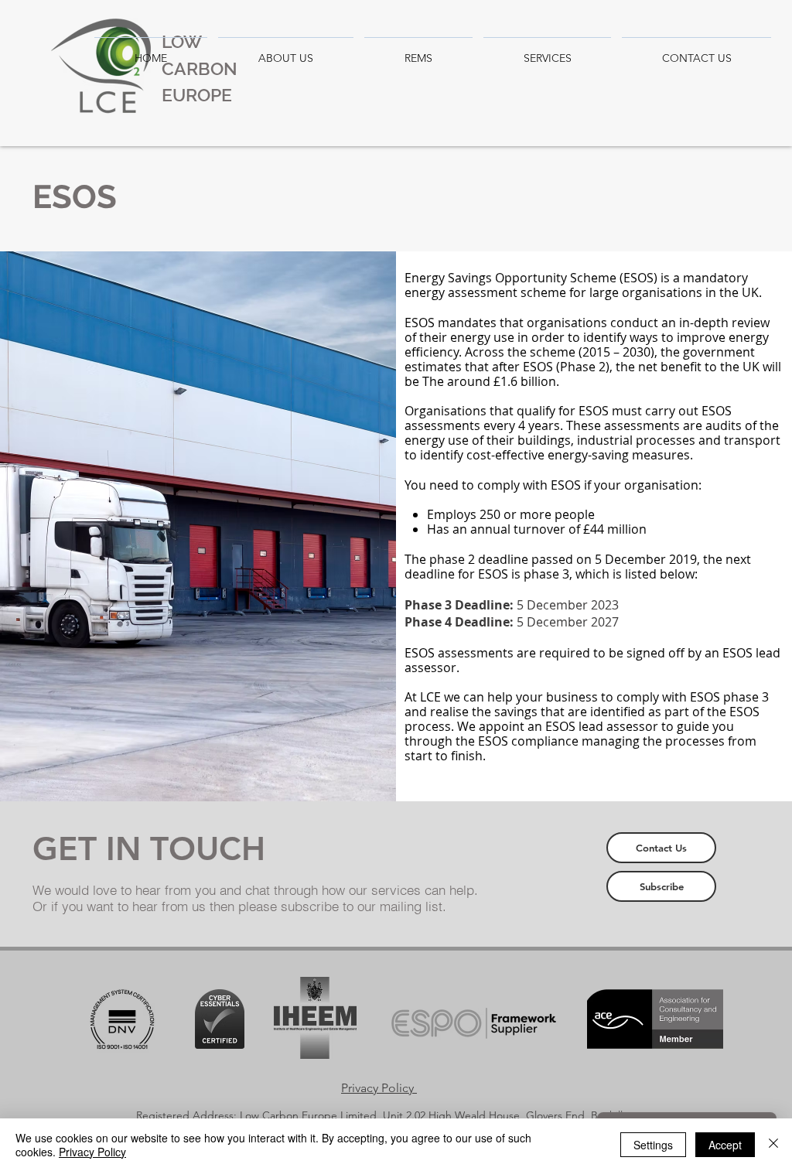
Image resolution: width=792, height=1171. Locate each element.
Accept (725, 1144)
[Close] (773, 1145)
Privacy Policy (92, 1151)
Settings (653, 1144)
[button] (661, 847)
